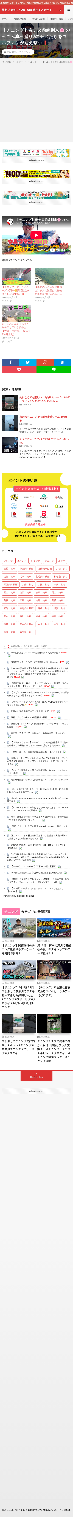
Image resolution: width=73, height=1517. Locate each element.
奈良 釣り (59, 584)
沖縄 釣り (43, 608)
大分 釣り (27, 584)
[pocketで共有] (19, 369)
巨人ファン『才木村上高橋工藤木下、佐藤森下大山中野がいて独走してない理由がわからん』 (37, 837)
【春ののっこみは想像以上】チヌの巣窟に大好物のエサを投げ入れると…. (48, 290)
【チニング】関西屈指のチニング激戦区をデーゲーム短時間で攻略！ (18, 949)
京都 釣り (62, 568)
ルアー (61, 560)
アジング (8, 560)
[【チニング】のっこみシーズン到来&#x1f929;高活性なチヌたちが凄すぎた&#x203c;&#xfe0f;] (16, 276)
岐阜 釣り (41, 592)
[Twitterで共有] (27, 362)
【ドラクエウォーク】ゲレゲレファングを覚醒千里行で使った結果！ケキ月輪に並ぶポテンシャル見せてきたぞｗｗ (37, 744)
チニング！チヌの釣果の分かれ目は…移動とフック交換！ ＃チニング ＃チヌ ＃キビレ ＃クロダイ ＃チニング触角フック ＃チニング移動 (54, 1051)
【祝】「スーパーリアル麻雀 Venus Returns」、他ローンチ (39, 826)
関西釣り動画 (20, 18)
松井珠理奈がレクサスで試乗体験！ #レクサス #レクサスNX (39, 779)
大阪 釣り (43, 584)
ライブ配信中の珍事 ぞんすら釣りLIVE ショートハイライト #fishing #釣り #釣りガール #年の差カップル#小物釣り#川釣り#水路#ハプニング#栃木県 (37, 857)
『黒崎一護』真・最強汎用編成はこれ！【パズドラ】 (36, 751)
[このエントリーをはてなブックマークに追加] (62, 362)
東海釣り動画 (38, 18)
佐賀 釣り (9, 576)
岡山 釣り (57, 592)
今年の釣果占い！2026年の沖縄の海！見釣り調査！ (35, 652)
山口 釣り (25, 592)
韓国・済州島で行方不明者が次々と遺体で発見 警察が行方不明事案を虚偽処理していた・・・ (37, 818)
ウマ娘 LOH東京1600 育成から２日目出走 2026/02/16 (36, 872)
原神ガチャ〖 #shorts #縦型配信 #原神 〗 (30, 717)
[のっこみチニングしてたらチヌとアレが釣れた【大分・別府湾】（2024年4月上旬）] (16, 313)
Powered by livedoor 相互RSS (19, 895)
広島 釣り (25, 600)
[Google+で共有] (45, 362)
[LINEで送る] (53, 369)
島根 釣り (9, 600)
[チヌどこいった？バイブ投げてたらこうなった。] (10, 445)
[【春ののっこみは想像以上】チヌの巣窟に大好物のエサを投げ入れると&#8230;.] (49, 276)
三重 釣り (9, 568)
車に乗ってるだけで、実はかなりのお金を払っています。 (38, 733)
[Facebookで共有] (10, 362)
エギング (22, 560)
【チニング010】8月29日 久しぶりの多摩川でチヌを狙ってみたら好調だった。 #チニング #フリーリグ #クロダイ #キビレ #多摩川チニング (19, 997)
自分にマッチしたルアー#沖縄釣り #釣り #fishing (34, 662)
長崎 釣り (9, 624)
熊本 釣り (9, 616)
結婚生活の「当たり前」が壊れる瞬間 (29, 646)
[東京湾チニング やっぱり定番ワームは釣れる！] (10, 423)
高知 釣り (59, 624)
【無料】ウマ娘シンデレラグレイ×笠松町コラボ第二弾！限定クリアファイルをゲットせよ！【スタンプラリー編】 (38, 880)
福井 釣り (41, 616)
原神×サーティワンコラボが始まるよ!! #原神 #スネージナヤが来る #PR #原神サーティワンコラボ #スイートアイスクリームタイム (37, 761)
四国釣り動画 (11, 584)
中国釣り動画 (26, 568)
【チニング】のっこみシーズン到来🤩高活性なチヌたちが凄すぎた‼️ (16, 290)
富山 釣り (9, 592)
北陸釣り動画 (56, 18)
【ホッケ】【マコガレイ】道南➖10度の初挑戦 (33, 866)
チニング (26, 52)
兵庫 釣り (25, 576)
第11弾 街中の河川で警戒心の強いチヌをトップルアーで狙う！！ (54, 949)
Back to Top (36, 1077)
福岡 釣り (57, 616)
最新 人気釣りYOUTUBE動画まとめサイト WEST (46, 1510)
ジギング (35, 560)
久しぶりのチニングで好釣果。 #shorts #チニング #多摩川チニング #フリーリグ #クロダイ (18, 1047)
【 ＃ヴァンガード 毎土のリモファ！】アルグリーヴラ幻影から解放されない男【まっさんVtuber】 (38, 694)
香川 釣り (43, 624)
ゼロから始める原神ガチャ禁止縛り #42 (30, 711)
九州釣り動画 (45, 568)
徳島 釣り (41, 600)
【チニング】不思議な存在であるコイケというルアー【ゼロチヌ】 (53, 991)
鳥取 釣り (9, 632)
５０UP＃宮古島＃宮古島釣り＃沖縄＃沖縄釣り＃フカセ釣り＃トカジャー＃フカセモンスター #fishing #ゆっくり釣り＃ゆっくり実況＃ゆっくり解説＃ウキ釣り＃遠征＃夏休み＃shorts (38, 672)
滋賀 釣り (59, 608)
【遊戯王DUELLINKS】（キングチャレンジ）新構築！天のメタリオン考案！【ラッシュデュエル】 (38, 684)
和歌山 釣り (61, 576)
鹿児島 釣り (26, 632)
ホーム (5, 18)
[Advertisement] (36, 101)
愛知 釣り (9, 608)
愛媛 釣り (57, 600)
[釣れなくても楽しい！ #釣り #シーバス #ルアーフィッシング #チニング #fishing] (10, 403)
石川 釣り (25, 616)
